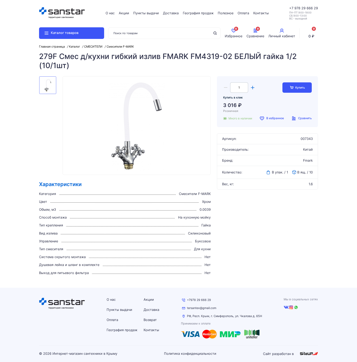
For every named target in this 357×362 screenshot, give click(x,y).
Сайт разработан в (279, 354)
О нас (110, 13)
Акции (124, 13)
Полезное (225, 13)
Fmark (308, 160)
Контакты (261, 13)
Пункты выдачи (146, 13)
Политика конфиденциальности (190, 354)
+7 (291, 8)
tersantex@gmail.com (201, 308)
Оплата (243, 13)
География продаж (198, 13)
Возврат (150, 320)
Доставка (171, 13)
